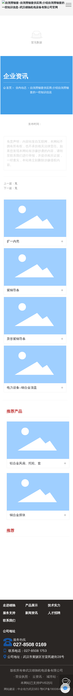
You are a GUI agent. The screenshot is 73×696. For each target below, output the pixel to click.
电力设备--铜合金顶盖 (22, 387)
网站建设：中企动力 (16, 689)
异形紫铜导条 (16, 338)
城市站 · (52, 676)
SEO (36, 689)
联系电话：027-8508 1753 (27, 651)
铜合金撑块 (17, 515)
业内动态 (21, 87)
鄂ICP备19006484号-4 (54, 689)
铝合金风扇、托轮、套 (25, 463)
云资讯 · (39, 676)
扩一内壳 (13, 241)
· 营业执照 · (22, 676)
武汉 (31, 689)
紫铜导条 (13, 290)
